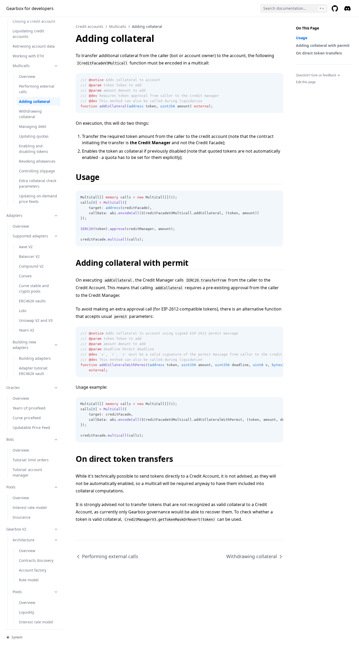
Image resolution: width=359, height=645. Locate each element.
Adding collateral (34, 101)
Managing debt (32, 126)
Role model (29, 579)
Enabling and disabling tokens (33, 148)
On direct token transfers (319, 53)
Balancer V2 (29, 256)
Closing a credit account (34, 21)
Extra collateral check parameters (37, 183)
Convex (25, 275)
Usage (301, 37)
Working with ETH (28, 55)
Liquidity (26, 612)
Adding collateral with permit (323, 45)
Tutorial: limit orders (31, 459)
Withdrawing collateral (30, 114)
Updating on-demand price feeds (38, 198)
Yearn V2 (26, 330)
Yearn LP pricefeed (29, 408)
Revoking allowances (37, 161)
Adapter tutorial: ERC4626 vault (33, 371)
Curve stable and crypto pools (34, 288)
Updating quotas (34, 136)
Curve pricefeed (27, 417)
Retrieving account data (34, 46)
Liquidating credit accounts (28, 33)
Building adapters (35, 358)
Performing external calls (36, 89)
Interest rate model (30, 507)
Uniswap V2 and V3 (36, 320)
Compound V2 (31, 266)
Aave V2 (26, 246)
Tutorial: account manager (27, 472)
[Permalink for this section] (104, 177)
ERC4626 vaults (32, 300)
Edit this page (306, 82)
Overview (27, 76)
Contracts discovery (36, 560)
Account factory (32, 570)
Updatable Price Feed (31, 427)
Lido (22, 310)
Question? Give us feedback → (318, 75)
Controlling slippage (37, 170)
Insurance (21, 517)
